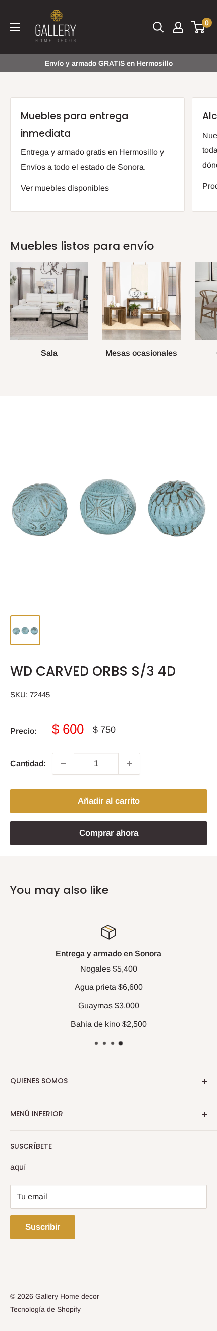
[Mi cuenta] (178, 27)
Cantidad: (28, 763)
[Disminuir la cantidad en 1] (63, 763)
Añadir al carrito (109, 801)
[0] (198, 27)
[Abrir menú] (15, 27)
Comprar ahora (108, 833)
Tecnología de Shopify (45, 1309)
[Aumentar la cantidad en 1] (129, 763)
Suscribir (42, 1227)
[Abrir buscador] (158, 27)
